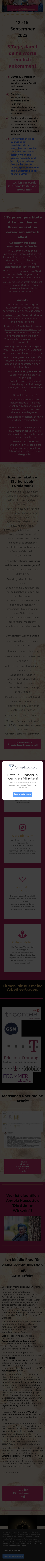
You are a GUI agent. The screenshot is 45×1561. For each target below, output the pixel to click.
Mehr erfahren (22, 794)
